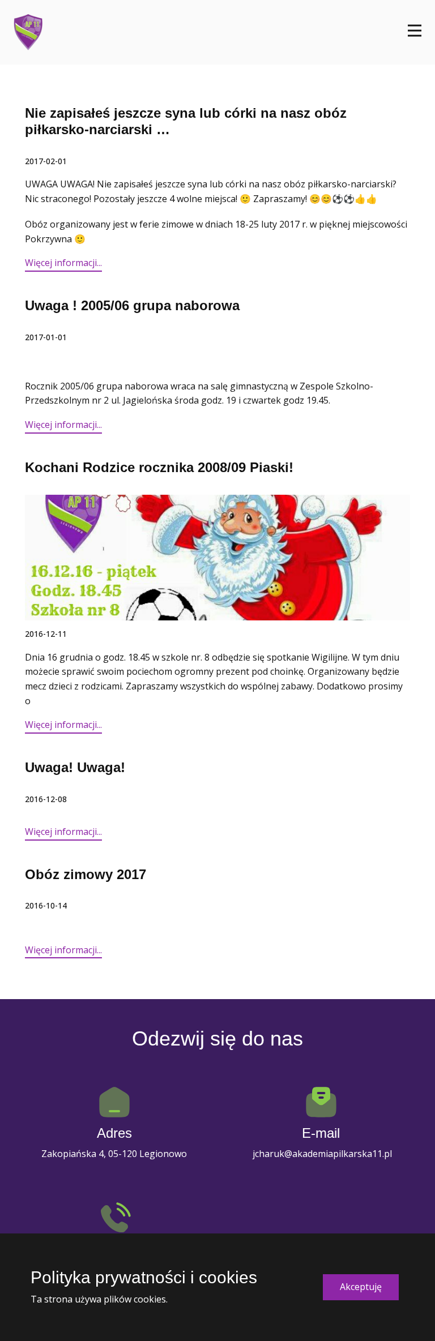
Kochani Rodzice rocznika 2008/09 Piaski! (159, 467)
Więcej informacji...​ (63, 262)
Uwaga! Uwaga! (75, 767)
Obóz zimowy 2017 (85, 874)
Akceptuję (361, 1286)
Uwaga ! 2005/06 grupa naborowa (132, 305)
